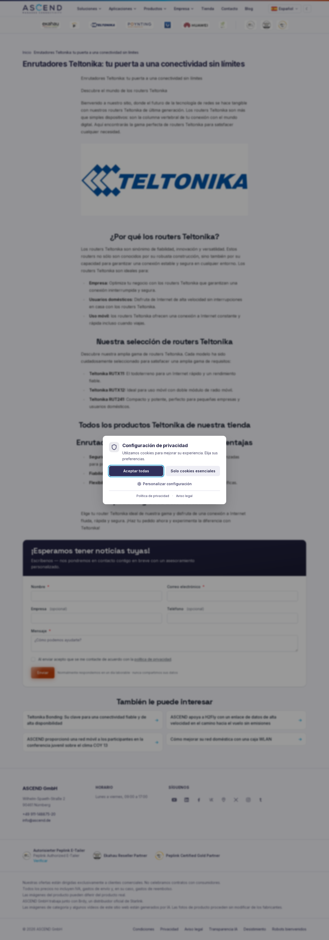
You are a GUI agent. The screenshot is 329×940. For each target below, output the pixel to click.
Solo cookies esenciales (193, 471)
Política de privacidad (152, 496)
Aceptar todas (136, 471)
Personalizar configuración (167, 484)
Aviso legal (184, 496)
